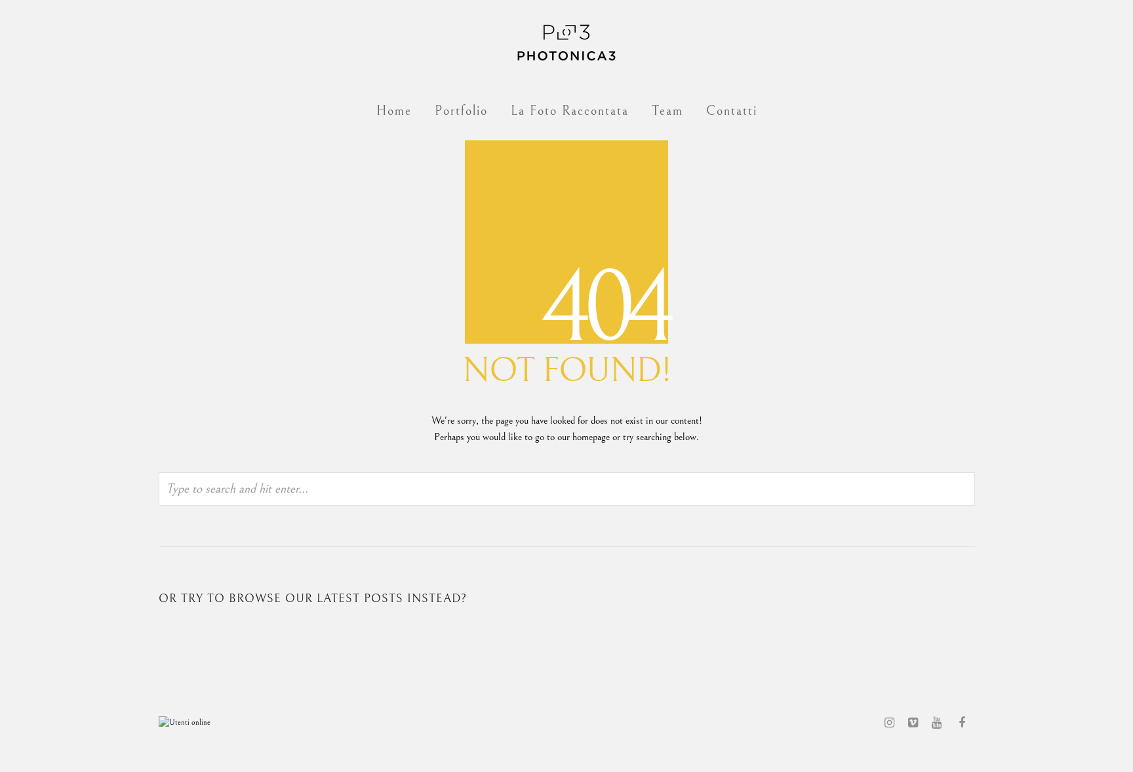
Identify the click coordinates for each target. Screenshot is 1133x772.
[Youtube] (936, 722)
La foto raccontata (570, 111)
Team (667, 111)
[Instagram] (889, 722)
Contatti (731, 111)
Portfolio (461, 111)
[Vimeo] (912, 722)
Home (394, 111)
